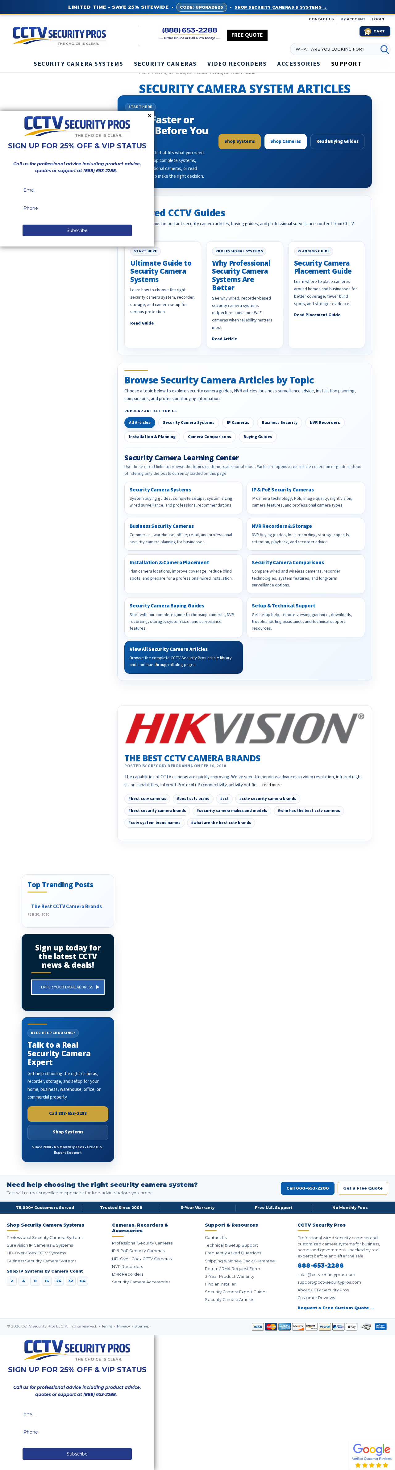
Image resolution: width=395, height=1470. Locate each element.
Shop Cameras (285, 141)
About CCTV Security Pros (323, 1290)
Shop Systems (239, 141)
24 (58, 1281)
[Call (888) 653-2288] (189, 33)
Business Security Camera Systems (41, 1261)
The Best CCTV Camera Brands (192, 758)
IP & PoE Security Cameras (138, 1250)
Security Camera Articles (229, 1299)
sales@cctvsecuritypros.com (326, 1274)
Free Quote (247, 35)
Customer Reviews (316, 1297)
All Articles (140, 423)
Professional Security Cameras (142, 1243)
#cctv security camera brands (267, 798)
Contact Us (216, 1237)
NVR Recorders (325, 423)
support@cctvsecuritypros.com (329, 1282)
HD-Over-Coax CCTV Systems (36, 1253)
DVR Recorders (127, 1274)
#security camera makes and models (232, 811)
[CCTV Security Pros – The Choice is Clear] (76, 35)
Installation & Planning (152, 437)
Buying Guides (257, 437)
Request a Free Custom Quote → (335, 1308)
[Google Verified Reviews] (372, 1455)
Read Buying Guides (337, 141)
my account (353, 19)
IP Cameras (238, 423)
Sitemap (142, 1326)
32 (70, 1281)
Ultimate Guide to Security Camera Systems (161, 271)
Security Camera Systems (188, 423)
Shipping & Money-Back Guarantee (240, 1261)
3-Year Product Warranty (229, 1276)
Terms (107, 1326)
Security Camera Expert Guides (236, 1292)
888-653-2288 (320, 1265)
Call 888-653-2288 (68, 1113)
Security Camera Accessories (141, 1282)
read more (272, 785)
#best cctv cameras (147, 798)
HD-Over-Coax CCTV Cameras (142, 1259)
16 (47, 1281)
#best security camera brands (157, 811)
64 (82, 1281)
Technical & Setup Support (231, 1245)
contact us (321, 19)
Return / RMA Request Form (232, 1268)
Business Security (279, 423)
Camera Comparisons (209, 437)
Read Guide (142, 323)
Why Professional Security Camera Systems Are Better (241, 275)
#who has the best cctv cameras (309, 811)
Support (346, 64)
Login (378, 19)
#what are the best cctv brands (221, 823)
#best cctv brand (193, 798)
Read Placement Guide (317, 315)
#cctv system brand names (154, 823)
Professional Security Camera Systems (45, 1237)
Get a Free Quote (363, 1188)
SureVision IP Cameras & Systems (40, 1245)
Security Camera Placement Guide (323, 267)
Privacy (124, 1326)
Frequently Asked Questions (233, 1253)
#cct (224, 798)
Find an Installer (220, 1284)
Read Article (224, 339)
